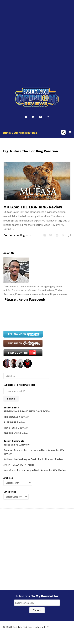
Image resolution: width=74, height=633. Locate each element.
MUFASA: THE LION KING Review (32, 206)
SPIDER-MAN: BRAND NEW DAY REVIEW (26, 411)
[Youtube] (40, 116)
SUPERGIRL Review (14, 422)
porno (6, 444)
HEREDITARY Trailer (22, 464)
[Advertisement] (37, 38)
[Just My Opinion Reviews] (37, 97)
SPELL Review (21, 444)
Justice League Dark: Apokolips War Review (38, 459)
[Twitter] (33, 116)
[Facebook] (26, 116)
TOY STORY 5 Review (15, 427)
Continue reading (14, 235)
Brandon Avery (11, 450)
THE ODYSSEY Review (16, 416)
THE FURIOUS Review (15, 433)
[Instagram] (48, 116)
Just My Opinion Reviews (20, 133)
